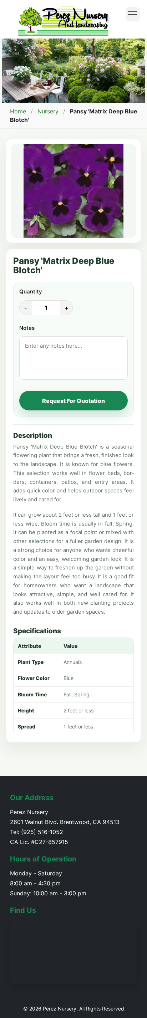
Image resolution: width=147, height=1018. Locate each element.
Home (18, 111)
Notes (27, 327)
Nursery (48, 111)
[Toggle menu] (133, 14)
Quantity (30, 291)
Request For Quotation (73, 400)
